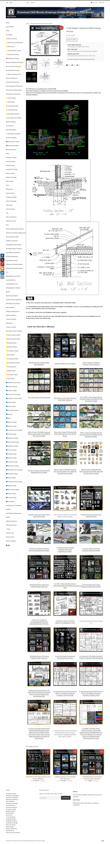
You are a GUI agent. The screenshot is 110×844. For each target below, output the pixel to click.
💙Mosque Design (11, 486)
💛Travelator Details (12, 375)
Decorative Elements (11, 807)
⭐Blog (8, 529)
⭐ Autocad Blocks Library (13, 50)
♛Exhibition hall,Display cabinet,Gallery (13, 305)
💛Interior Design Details (13, 335)
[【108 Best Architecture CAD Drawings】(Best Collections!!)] (65, 345)
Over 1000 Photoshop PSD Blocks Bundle (39, 397)
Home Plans (9, 815)
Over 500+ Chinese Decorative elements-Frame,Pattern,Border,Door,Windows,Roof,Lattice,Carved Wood (68, 585)
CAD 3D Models (10, 801)
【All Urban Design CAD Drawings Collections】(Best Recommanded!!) (91, 585)
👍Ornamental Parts (11, 110)
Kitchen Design (10, 173)
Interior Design (10, 813)
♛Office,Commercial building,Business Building (13, 243)
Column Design (10, 209)
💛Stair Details (10, 355)
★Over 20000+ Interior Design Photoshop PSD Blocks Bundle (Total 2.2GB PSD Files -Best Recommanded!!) (91, 399)
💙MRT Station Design (12, 490)
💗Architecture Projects (12, 58)
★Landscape (9, 126)
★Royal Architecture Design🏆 (15, 62)
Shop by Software (15, 541)
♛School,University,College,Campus (15, 233)
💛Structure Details (11, 347)
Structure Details (10, 161)
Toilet (7, 185)
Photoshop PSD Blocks (12, 799)
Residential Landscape (12, 823)
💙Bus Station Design (12, 410)
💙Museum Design (11, 422)
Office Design (10, 181)
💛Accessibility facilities (13, 363)
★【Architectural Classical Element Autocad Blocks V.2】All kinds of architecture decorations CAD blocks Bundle (91, 693)
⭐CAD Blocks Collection (13, 134)
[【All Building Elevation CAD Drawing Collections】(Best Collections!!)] (92, 762)
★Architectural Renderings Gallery (13, 515)
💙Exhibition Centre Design (14, 398)
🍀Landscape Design (12, 106)
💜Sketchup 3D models (12, 142)
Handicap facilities (11, 157)
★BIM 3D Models (11, 122)
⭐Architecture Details (12, 54)
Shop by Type (15, 533)
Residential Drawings (11, 821)
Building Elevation (11, 149)
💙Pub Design (10, 501)
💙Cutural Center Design (13, 394)
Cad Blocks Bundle (11, 793)
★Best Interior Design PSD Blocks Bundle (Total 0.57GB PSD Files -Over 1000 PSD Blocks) (65, 434)
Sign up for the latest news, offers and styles (51, 793)
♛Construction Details (12, 237)
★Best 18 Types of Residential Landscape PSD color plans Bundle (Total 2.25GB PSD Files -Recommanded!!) (39, 434)
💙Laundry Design (11, 497)
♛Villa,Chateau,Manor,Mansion (15, 229)
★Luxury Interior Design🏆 (13, 66)
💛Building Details (11, 343)
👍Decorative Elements (12, 114)
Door (7, 225)
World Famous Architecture (13, 832)
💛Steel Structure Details (13, 339)
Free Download (10, 830)
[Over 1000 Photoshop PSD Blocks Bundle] (39, 380)
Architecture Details (11, 809)
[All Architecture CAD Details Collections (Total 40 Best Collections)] (38, 762)
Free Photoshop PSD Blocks (14, 86)
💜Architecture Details (12, 145)
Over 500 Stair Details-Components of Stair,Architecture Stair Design (65, 657)
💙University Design (12, 462)
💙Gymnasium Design (12, 466)
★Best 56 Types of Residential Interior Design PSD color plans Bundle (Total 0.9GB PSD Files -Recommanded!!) (91, 471)
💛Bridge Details (11, 371)
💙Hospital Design (11, 454)
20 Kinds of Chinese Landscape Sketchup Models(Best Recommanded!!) (39, 471)
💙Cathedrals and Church (13, 382)
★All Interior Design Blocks (13, 90)
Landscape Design (11, 197)
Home (7, 23)
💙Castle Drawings (11, 386)
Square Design (10, 826)
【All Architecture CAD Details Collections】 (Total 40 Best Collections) (65, 399)
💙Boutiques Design (12, 474)
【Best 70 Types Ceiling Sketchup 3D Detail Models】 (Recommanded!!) (65, 515)
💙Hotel (8, 418)
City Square (9, 205)
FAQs (7, 31)
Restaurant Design (11, 177)
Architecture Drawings (12, 803)
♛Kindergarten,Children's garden (13, 290)
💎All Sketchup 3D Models (13, 118)
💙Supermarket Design (12, 442)
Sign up (33, 2)
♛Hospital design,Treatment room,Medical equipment (14, 250)
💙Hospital (9, 414)
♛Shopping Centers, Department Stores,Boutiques (14, 262)
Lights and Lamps (11, 221)
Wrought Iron (9, 189)
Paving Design (10, 193)
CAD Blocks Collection (12, 797)
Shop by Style (15, 537)
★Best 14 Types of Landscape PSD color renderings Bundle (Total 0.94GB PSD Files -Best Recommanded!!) (91, 434)
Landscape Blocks (11, 817)
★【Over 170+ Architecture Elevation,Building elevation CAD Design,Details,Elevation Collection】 (39, 622)
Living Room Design (12, 169)
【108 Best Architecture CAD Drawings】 (65, 363)
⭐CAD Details (10, 102)
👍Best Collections (11, 38)
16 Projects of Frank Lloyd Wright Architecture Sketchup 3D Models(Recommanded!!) (65, 549)
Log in (27, 2)
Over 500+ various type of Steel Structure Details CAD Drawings (39, 515)
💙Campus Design (11, 390)
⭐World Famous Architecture (14, 42)
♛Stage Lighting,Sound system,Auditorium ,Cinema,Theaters (12, 315)
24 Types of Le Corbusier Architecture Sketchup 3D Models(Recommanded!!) (39, 549)
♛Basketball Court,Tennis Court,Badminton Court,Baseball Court (13, 280)
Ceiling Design (10, 165)
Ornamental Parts (10, 805)
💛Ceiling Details (11, 367)
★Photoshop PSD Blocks (13, 94)
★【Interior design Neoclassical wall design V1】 (91, 622)
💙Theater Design (11, 434)
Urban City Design (11, 201)
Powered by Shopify (40, 840)
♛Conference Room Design (14, 331)
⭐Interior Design (11, 98)
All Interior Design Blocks (12, 795)
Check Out (101, 2)
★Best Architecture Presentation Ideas (11, 523)
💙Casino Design (11, 493)
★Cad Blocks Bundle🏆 (13, 70)
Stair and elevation (11, 217)
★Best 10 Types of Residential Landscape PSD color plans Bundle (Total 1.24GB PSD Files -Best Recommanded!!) (65, 471)
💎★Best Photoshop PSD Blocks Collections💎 (13, 76)
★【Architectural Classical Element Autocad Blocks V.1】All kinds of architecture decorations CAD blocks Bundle (65, 693)
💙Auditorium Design (12, 446)
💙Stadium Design (11, 426)
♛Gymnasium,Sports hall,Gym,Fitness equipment (14, 297)
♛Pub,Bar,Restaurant (12, 256)
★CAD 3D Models (11, 138)
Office (7, 153)
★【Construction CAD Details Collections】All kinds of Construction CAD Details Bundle (91, 657)
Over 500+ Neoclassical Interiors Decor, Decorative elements (91, 515)
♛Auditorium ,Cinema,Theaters (11, 325)
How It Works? (10, 27)
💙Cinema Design (11, 450)
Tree (7, 213)
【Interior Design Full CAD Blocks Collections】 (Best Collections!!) (91, 363)
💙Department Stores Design (14, 470)
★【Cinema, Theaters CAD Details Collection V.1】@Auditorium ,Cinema (65, 622)
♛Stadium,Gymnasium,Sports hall (14, 270)
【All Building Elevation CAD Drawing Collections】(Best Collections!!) (39, 585)
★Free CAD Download (12, 82)
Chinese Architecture (11, 828)
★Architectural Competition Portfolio (13, 507)
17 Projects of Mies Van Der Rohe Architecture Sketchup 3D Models (91, 549)
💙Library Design (11, 402)
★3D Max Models (11, 130)
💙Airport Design (11, 406)
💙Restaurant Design (12, 438)
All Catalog (9, 35)
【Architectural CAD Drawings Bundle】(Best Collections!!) (39, 363)
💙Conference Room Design (14, 430)
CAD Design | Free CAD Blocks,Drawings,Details (25, 840)
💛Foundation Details (12, 351)
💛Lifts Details (10, 378)
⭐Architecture (10, 46)
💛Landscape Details (12, 359)
